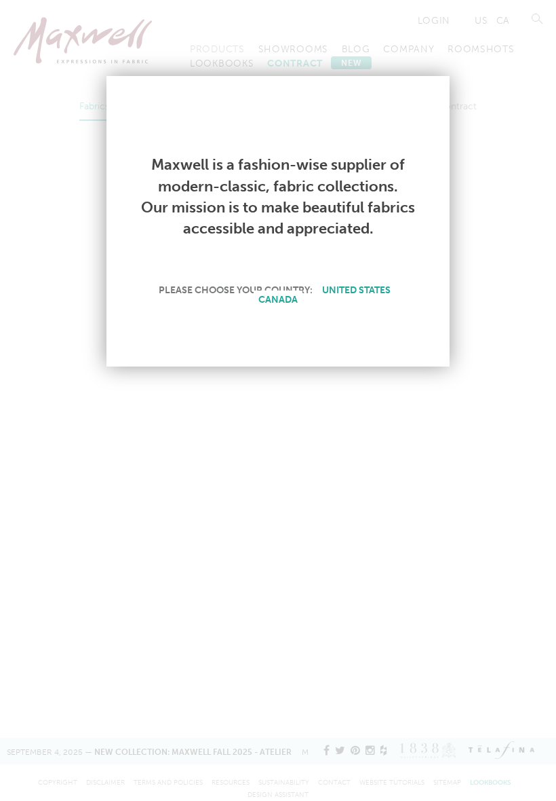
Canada (278, 299)
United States (356, 290)
